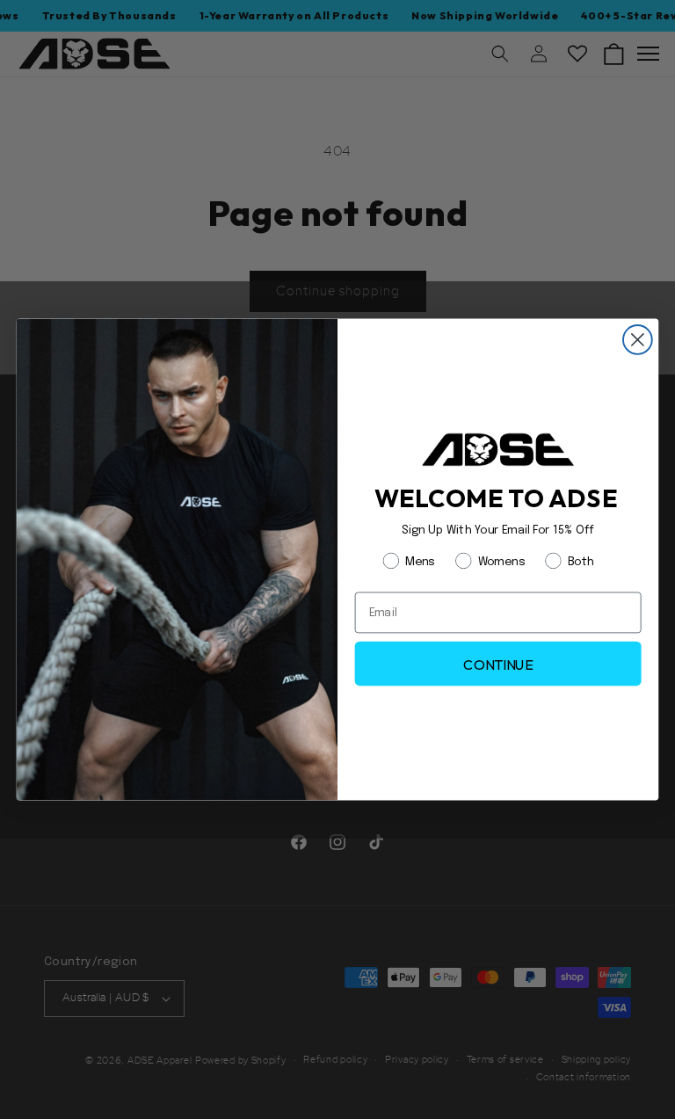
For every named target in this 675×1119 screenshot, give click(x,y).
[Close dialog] (637, 339)
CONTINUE (498, 663)
